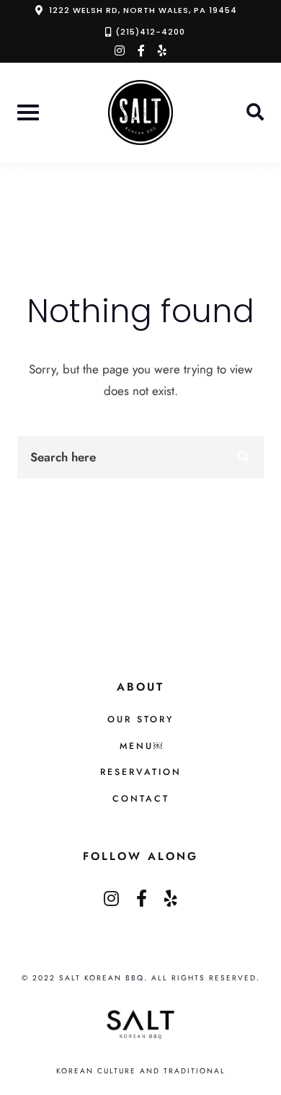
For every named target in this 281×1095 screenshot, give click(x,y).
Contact (140, 798)
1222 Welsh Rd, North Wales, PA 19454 (143, 10)
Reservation (141, 772)
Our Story (140, 719)
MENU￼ (141, 746)
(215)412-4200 (150, 31)
